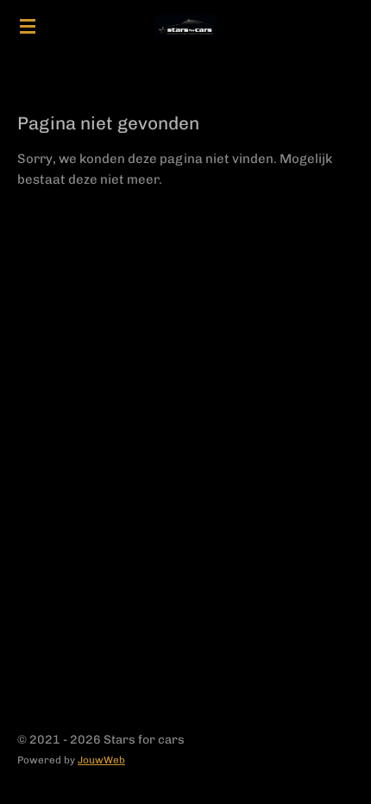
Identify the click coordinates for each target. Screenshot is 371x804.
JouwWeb (101, 760)
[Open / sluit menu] (28, 26)
